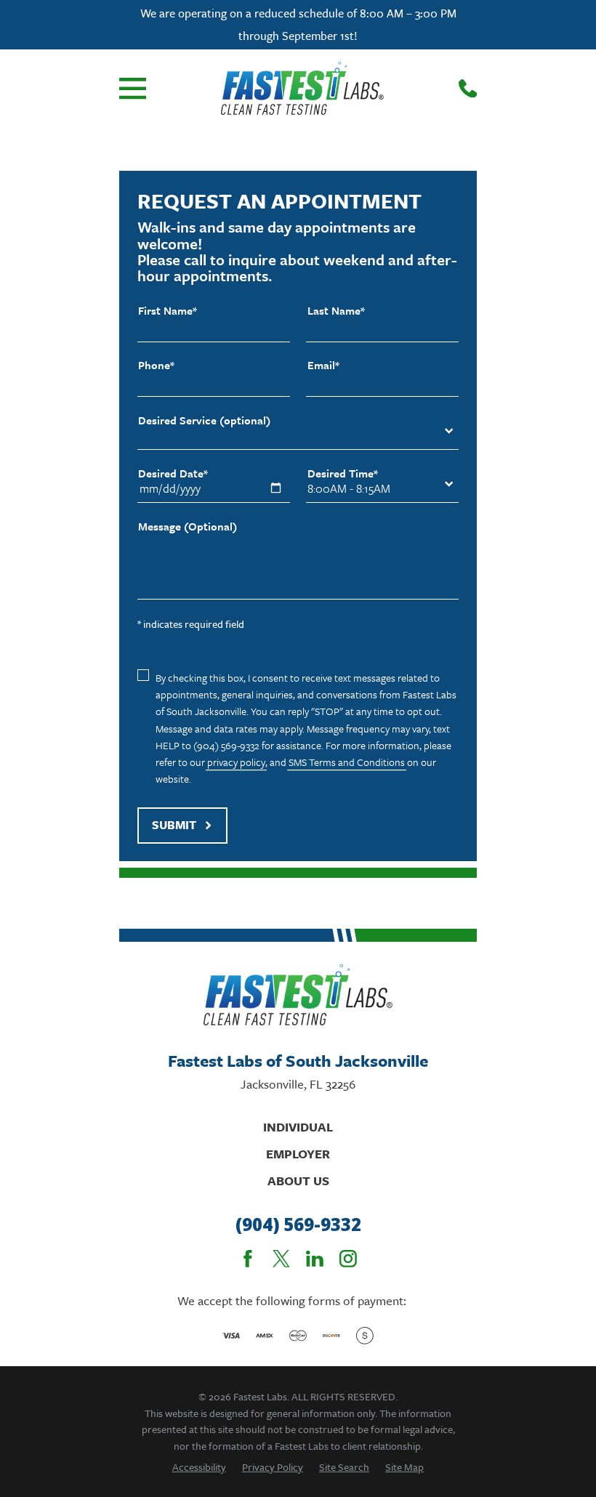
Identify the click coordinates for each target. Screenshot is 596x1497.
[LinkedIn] (314, 1258)
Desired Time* (342, 473)
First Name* (167, 311)
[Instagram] (348, 1258)
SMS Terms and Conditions (347, 762)
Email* (323, 365)
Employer (298, 1154)
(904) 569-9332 (298, 1225)
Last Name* (336, 311)
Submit (174, 825)
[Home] (302, 88)
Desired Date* (173, 473)
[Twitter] (281, 1258)
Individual (298, 1127)
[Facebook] (248, 1258)
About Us (298, 1180)
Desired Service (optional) (204, 420)
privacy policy (236, 762)
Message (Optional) (187, 526)
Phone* (156, 365)
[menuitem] (199, 1466)
